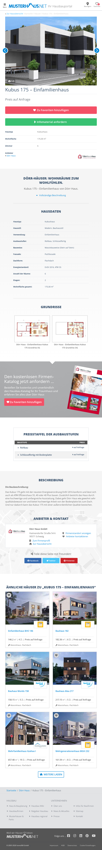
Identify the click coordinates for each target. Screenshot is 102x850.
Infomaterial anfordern (52, 122)
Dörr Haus (24, 790)
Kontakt (79, 816)
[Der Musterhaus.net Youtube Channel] (93, 836)
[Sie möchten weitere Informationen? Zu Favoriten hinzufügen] (51, 51)
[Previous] (5, 50)
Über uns (58, 806)
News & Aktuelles (61, 811)
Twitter (52, 560)
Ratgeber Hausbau (39, 811)
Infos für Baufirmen (85, 806)
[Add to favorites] (9, 595)
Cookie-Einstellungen (87, 845)
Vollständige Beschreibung (52, 195)
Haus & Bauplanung (18, 806)
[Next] (97, 50)
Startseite (11, 790)
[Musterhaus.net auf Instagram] (76, 836)
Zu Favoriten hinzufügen (53, 110)
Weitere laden (52, 774)
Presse (57, 816)
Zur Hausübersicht (15, 13)
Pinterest (70, 560)
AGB (63, 845)
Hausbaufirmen (16, 811)
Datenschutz (72, 845)
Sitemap (79, 811)
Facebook (34, 560)
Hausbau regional (39, 816)
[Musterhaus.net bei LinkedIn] (82, 836)
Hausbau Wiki (37, 806)
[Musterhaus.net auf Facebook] (70, 836)
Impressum (54, 845)
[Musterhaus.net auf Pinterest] (89, 836)
